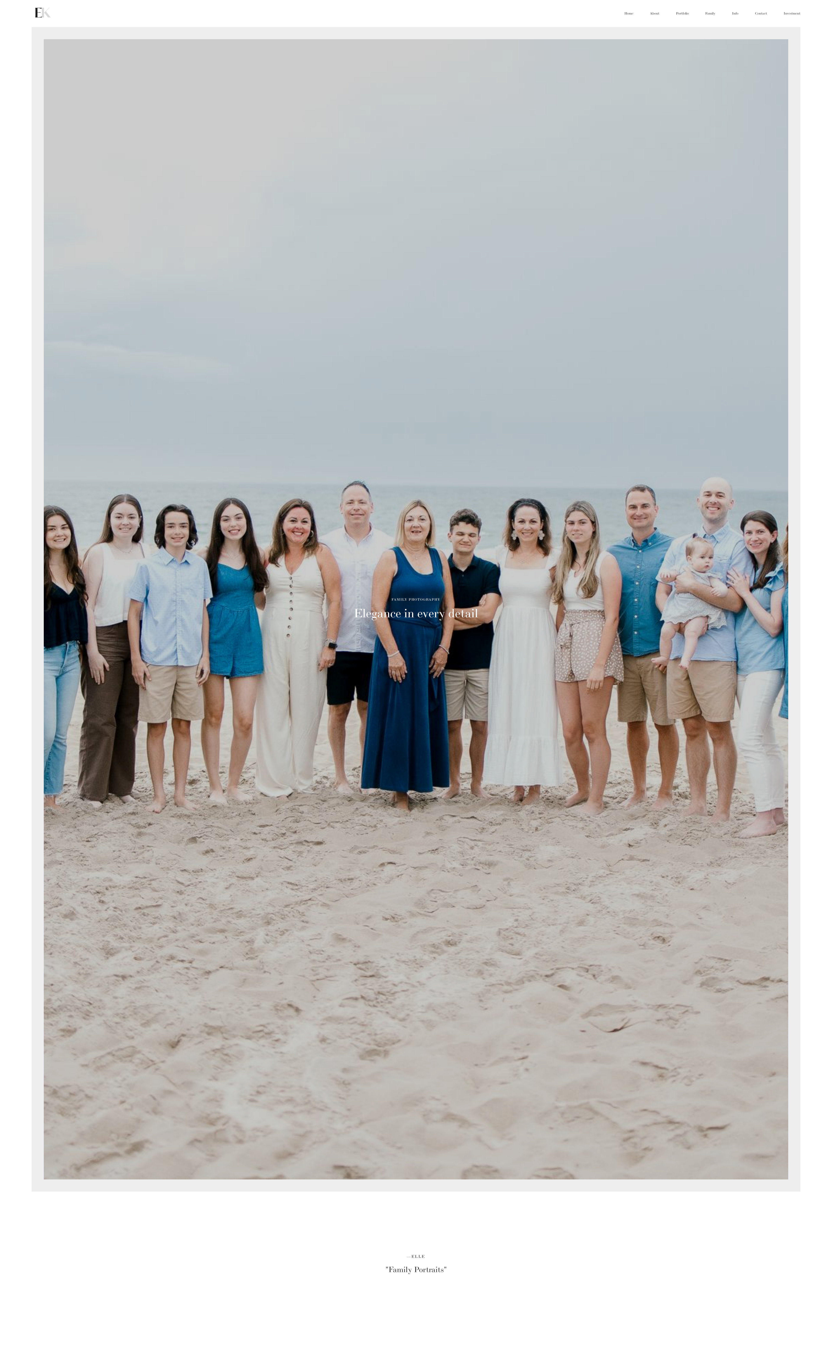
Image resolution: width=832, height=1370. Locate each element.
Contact (761, 13)
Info (735, 13)
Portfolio (682, 13)
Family (710, 13)
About (654, 13)
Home (628, 13)
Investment (792, 13)
